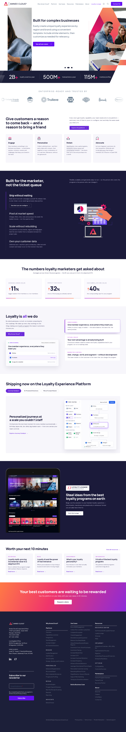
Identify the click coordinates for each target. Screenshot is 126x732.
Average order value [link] (16, 283)
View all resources (113, 549)
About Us (97, 691)
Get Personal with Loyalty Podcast (105, 630)
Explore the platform (79, 128)
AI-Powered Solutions (52, 645)
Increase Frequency (76, 661)
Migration (97, 653)
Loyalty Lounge (99, 633)
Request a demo (63, 602)
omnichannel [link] (70, 150)
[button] (33, 201)
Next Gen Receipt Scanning (53, 689)
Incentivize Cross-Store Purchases (81, 647)
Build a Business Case (78, 684)
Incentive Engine (50, 684)
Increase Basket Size (77, 653)
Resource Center (102, 627)
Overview (48, 632)
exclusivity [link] (70, 148)
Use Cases (62, 4)
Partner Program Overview (102, 677)
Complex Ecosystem (76, 632)
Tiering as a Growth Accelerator (79, 679)
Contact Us (116, 4)
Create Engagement (76, 635)
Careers (97, 694)
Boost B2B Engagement (77, 627)
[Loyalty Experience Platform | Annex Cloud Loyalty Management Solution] (15, 4)
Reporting (49, 695)
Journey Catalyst (50, 643)
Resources (70, 4)
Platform (54, 4)
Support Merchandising (77, 677)
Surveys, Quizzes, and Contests (55, 661)
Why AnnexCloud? (52, 623)
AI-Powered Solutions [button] (31, 391)
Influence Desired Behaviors (79, 663)
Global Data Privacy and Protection (105, 656)
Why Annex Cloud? (43, 4)
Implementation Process (102, 650)
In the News (98, 697)
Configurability (99, 666)
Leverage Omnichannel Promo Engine (81, 666)
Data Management (51, 640)
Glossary (97, 636)
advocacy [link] (103, 150)
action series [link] (77, 148)
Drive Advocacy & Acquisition (79, 637)
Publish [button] (112, 402)
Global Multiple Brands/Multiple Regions (79, 644)
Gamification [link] (70, 146)
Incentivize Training (76, 650)
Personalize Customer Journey (79, 669)
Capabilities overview (52, 635)
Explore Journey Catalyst (19, 433)
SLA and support (111, 720)
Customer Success (100, 669)
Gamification (49, 656)
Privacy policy (78, 720)
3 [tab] (71, 67)
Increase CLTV (75, 655)
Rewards (48, 692)
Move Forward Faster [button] (50, 391)
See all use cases (18, 44)
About (87, 4)
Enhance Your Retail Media (78, 640)
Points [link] (70, 423)
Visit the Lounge (74, 513)
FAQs (96, 638)
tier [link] (54, 357)
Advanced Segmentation (53, 669)
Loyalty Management (52, 653)
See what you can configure (20, 205)
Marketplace (79, 4)
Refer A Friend (50, 702)
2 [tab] (68, 67)
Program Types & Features (53, 687)
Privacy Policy (22, 693)
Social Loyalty (50, 658)
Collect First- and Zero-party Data (80, 629)
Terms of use (88, 720)
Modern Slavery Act (99, 720)
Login (104, 4)
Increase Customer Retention (79, 658)
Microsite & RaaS (51, 671)
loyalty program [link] (23, 326)
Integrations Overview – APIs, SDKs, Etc (105, 647)
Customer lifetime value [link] (97, 283)
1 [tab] (65, 67)
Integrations (49, 637)
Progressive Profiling (52, 677)
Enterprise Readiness (101, 658)
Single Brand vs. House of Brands (80, 674)
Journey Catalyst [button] (13, 391)
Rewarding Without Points (78, 671)
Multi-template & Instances (53, 674)
